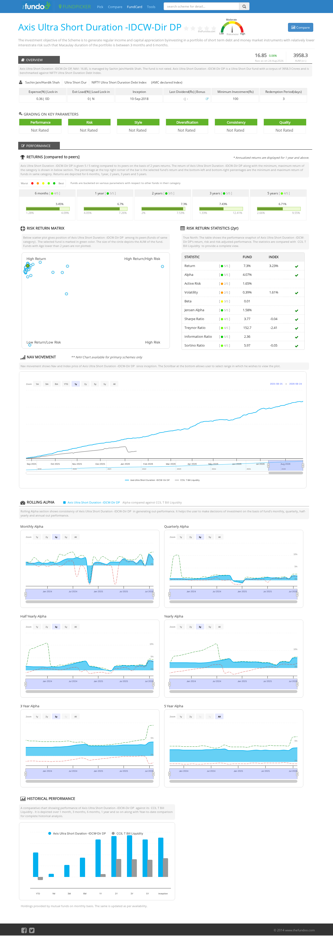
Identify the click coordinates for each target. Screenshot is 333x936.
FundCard (134, 6)
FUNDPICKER (76, 6)
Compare (115, 6)
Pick (100, 6)
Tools (151, 6)
